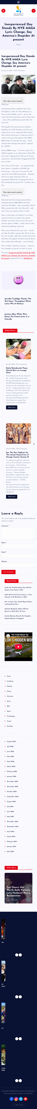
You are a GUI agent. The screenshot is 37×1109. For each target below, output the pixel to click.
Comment (5, 526)
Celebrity (10, 681)
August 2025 (11, 801)
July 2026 (10, 746)
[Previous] (27, 867)
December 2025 (12, 781)
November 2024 (12, 821)
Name (4, 542)
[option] (18, 888)
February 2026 (12, 771)
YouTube (10, 726)
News (9, 701)
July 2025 (10, 806)
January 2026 (11, 776)
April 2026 (10, 761)
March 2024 (11, 836)
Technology (11, 716)
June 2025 (10, 811)
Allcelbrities (28, 258)
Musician (10, 696)
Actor (9, 676)
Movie (9, 691)
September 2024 (12, 826)
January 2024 (11, 846)
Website (4, 561)
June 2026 (10, 751)
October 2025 (12, 791)
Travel (9, 721)
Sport (9, 711)
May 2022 (10, 851)
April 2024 (10, 831)
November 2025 (12, 786)
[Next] (30, 867)
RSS (8, 706)
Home (18, 44)
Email (3, 552)
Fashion (9, 686)
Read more (11, 407)
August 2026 (11, 741)
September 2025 (12, 796)
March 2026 (11, 766)
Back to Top (19, 1105)
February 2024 (12, 841)
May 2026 (10, 756)
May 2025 (10, 816)
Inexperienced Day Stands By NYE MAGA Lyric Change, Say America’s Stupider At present (18, 255)
